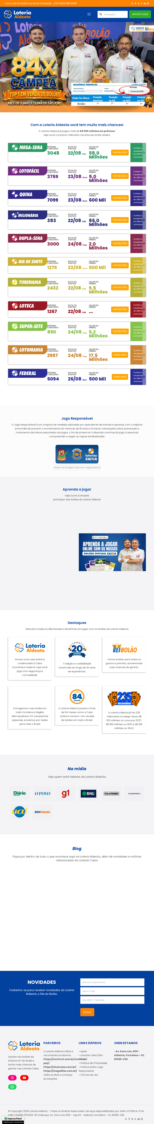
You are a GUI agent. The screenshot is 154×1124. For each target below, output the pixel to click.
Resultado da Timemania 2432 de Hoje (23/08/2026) (93, 898)
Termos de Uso (89, 1075)
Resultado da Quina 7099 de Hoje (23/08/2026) (25, 896)
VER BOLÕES (120, 152)
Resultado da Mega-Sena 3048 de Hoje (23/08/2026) (128, 898)
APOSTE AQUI (140, 14)
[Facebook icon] (135, 3)
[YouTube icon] (142, 3)
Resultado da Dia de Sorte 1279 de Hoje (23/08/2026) (25, 939)
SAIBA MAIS (119, 355)
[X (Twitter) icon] (138, 3)
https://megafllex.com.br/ (60, 1071)
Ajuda (83, 1051)
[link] (77, 457)
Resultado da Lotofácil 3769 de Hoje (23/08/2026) (59, 896)
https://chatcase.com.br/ (59, 1067)
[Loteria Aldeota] (17, 14)
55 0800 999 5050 (66, 3)
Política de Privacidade (93, 1063)
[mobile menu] (89, 14)
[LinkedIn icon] (145, 3)
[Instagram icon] (148, 3)
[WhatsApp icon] (132, 3)
